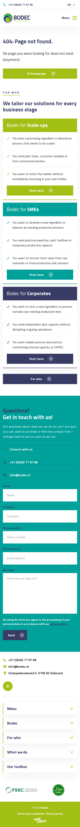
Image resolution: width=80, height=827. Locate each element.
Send (11, 635)
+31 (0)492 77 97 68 (20, 5)
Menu (12, 709)
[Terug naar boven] (72, 819)
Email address (12, 549)
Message (9, 570)
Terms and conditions (30, 814)
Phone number (13, 528)
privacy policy (58, 624)
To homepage (36, 73)
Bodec (12, 723)
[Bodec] (16, 17)
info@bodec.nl (20, 475)
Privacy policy (54, 814)
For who (36, 379)
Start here (36, 190)
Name (7, 486)
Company (8, 507)
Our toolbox (17, 767)
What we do (17, 752)
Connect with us (21, 449)
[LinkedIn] (8, 686)
